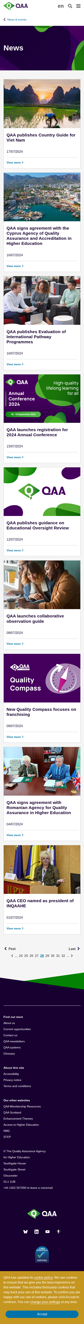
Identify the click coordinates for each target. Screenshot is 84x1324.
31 (58, 956)
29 (47, 956)
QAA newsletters (14, 1041)
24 (21, 956)
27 (37, 956)
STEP (7, 1137)
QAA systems (12, 1047)
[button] (61, 6)
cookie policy (43, 1277)
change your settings (45, 1302)
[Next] (72, 955)
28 (42, 956)
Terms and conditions (17, 1086)
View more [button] (14, 162)
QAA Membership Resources (22, 1106)
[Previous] (12, 955)
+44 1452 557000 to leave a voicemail (28, 1187)
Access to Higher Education (21, 1124)
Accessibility (11, 1073)
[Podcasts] (58, 1232)
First (11, 949)
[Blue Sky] (25, 1232)
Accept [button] (42, 1314)
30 (52, 956)
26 (31, 956)
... (16, 956)
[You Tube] (47, 1232)
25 (26, 956)
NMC (6, 1130)
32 (63, 956)
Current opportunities (17, 1029)
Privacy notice (12, 1080)
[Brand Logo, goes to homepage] (22, 6)
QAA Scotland (12, 1112)
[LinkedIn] (36, 1232)
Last (75, 949)
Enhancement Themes (18, 1118)
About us (9, 1023)
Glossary (9, 1053)
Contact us (10, 1035)
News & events (17, 19)
